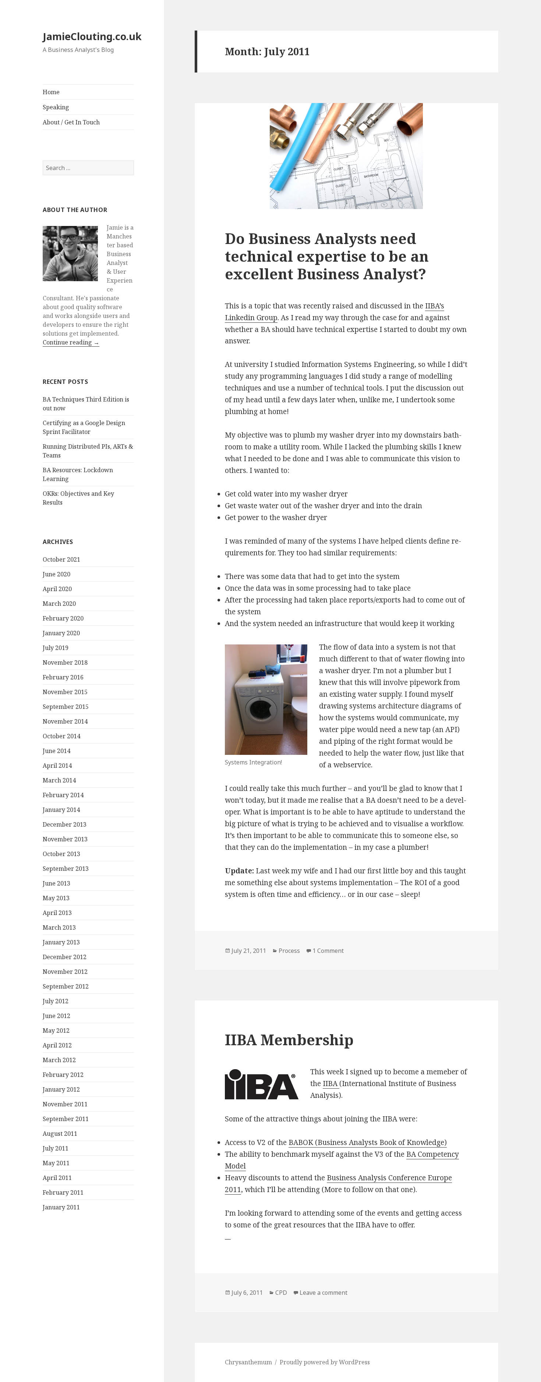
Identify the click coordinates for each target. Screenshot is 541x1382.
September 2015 (66, 707)
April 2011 (57, 1178)
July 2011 (55, 1148)
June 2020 (56, 574)
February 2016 (63, 677)
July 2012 (55, 1001)
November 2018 (65, 662)
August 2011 (60, 1134)
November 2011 (65, 1104)
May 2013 (56, 898)
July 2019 (55, 648)
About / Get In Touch (71, 122)
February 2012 (63, 1075)
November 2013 (65, 839)
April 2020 (57, 589)
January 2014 (61, 810)
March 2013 (59, 927)
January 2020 (61, 633)
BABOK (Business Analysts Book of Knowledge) (368, 1142)
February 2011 (63, 1192)
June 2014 (56, 751)
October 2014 (61, 736)
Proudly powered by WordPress (325, 1362)
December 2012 (64, 957)
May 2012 (56, 1030)
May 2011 (56, 1163)
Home (51, 92)
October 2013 (61, 854)
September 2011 (66, 1119)
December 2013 (64, 824)
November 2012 (65, 972)
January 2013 (61, 942)
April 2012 (57, 1045)
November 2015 (65, 692)
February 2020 (63, 618)
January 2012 (61, 1089)
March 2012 (59, 1060)
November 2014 (65, 721)
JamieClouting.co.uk (92, 36)
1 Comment (328, 951)
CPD (281, 1293)
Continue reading (71, 342)
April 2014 (57, 765)
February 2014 (63, 795)
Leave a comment (323, 1293)
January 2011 (61, 1207)
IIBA (331, 1083)
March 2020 (59, 604)
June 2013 (56, 883)
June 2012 (56, 1016)
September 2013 (66, 869)
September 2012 (66, 986)
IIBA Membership (289, 1039)
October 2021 (61, 559)
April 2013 (57, 913)
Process (289, 951)
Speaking (56, 107)
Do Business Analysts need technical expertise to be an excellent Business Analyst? (327, 256)
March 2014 (59, 780)
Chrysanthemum (248, 1362)
